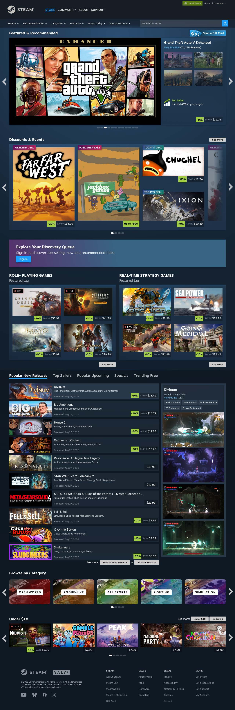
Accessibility (171, 682)
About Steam (113, 676)
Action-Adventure (208, 402)
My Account (202, 694)
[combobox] (181, 23)
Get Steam (201, 676)
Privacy (168, 676)
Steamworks (113, 688)
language (219, 3)
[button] (13, 23)
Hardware (144, 688)
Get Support (202, 688)
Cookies (168, 694)
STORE (50, 10)
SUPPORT (98, 10)
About (84, 10)
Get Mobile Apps (205, 682)
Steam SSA (112, 682)
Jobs (141, 682)
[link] (44, 187)
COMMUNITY (67, 10)
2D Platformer (172, 408)
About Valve (145, 676)
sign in (207, 3)
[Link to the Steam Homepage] (20, 12)
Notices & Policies (174, 688)
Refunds (168, 701)
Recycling (144, 694)
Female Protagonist (192, 408)
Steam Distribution (116, 694)
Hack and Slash (173, 402)
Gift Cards (111, 701)
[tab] (28, 376)
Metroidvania (190, 402)
